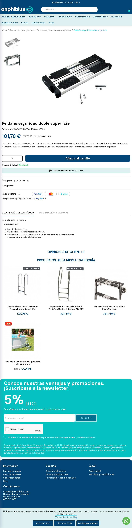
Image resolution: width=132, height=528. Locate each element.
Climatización (82, 17)
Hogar (24, 23)
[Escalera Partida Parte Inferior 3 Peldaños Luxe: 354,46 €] (109, 290)
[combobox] (69, 9)
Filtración (116, 17)
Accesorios (35, 17)
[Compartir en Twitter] (22, 185)
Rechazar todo (65, 523)
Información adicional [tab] (53, 212)
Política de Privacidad (34, 453)
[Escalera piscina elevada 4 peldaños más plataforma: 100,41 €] (22, 345)
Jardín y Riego (38, 23)
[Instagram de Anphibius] (6, 505)
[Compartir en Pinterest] (26, 185)
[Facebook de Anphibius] (11, 505)
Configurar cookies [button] (88, 523)
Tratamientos (100, 17)
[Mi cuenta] (124, 10)
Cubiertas (49, 17)
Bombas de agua (10, 23)
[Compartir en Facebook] (17, 185)
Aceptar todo (42, 523)
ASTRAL (42, 129)
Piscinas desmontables (13, 17)
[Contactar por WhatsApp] (126, 521)
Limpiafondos (65, 17)
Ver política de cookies (66, 517)
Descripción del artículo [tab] (18, 212)
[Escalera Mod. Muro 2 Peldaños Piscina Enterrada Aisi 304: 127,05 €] (22, 290)
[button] (128, 9)
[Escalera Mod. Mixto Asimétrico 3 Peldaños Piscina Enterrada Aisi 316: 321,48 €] (66, 290)
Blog (51, 23)
